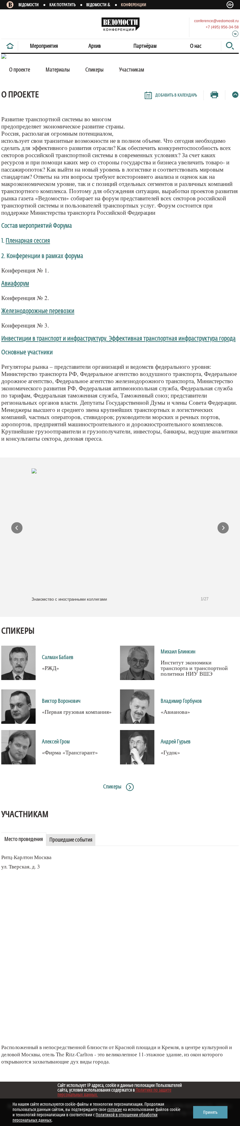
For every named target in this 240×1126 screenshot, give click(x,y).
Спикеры (17, 631)
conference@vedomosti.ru (216, 21)
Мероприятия (44, 46)
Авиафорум (15, 284)
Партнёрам (145, 46)
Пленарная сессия (28, 241)
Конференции (133, 5)
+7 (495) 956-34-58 (222, 27)
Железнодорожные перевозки (37, 311)
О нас (196, 46)
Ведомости (28, 5)
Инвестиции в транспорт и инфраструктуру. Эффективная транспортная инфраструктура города (118, 339)
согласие (114, 1109)
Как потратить (62, 5)
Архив (94, 46)
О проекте (19, 70)
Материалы (58, 70)
